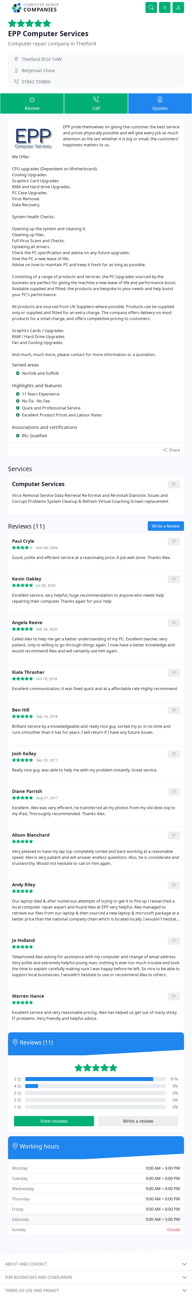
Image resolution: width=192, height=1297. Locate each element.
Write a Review (166, 526)
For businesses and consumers (38, 1277)
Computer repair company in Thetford (52, 43)
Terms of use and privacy (32, 1290)
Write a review (138, 1121)
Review (32, 108)
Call (96, 108)
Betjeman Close (38, 70)
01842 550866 (36, 82)
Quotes (160, 108)
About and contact (26, 1264)
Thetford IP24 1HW (42, 59)
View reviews (54, 1121)
